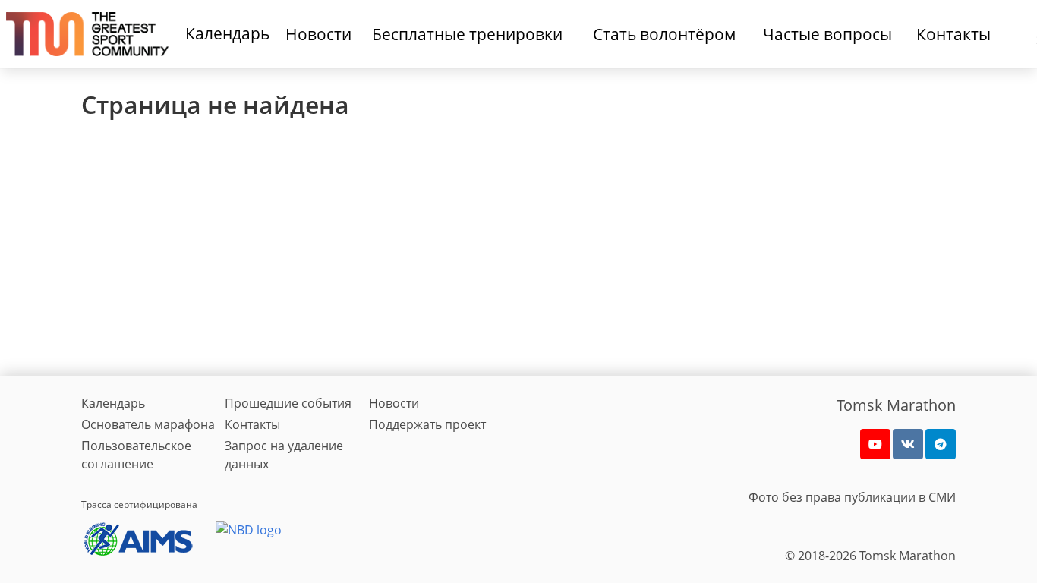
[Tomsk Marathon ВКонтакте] (908, 444)
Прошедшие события (288, 403)
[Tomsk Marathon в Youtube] (875, 444)
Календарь (227, 33)
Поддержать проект (427, 424)
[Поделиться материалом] (940, 444)
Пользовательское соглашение (136, 454)
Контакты (252, 424)
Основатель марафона (148, 424)
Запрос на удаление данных (284, 454)
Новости (394, 403)
